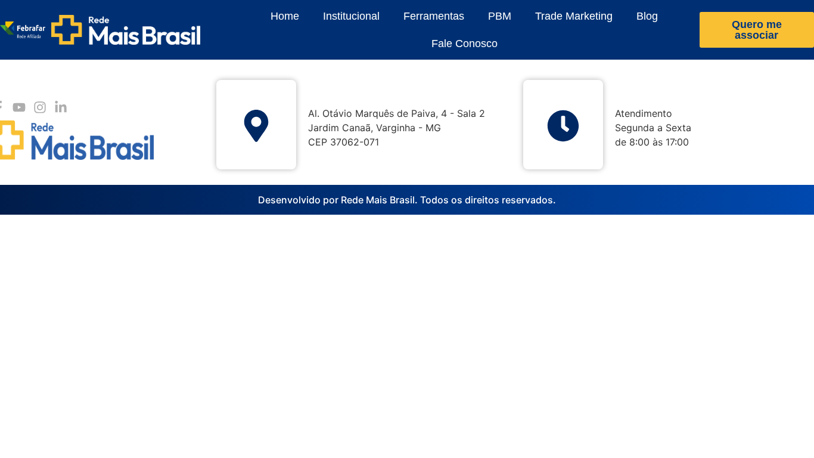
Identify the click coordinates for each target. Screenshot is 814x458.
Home (285, 16)
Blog (647, 16)
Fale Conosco (464, 43)
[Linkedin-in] (61, 107)
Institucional (351, 16)
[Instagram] (39, 107)
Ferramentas (433, 16)
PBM (499, 16)
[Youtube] (18, 107)
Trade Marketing (574, 16)
